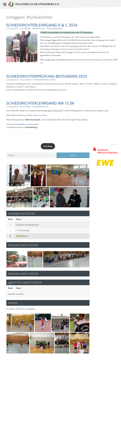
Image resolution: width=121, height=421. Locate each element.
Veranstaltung (38, 28)
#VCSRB (52, 80)
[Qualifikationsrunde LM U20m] (42, 343)
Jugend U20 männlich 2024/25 (25, 282)
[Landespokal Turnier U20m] (17, 343)
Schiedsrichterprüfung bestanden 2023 (46, 76)
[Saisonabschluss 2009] (20, 323)
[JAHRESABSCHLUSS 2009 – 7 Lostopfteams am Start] (79, 343)
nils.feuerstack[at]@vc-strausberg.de (22, 124)
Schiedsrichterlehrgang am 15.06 (40, 103)
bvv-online (42, 115)
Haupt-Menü (7, 4)
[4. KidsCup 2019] (66, 259)
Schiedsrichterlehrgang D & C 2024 (41, 25)
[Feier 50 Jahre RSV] (18, 175)
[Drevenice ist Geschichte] (16, 259)
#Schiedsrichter (56, 28)
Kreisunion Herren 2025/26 (23, 273)
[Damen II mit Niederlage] (35, 259)
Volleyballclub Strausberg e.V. (37, 4)
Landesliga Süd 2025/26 (21, 213)
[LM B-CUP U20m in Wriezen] (67, 175)
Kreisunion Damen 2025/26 (23, 245)
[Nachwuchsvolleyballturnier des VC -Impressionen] (41, 197)
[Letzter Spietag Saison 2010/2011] (19, 197)
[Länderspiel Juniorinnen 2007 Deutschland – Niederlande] (38, 175)
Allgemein (26, 28)
